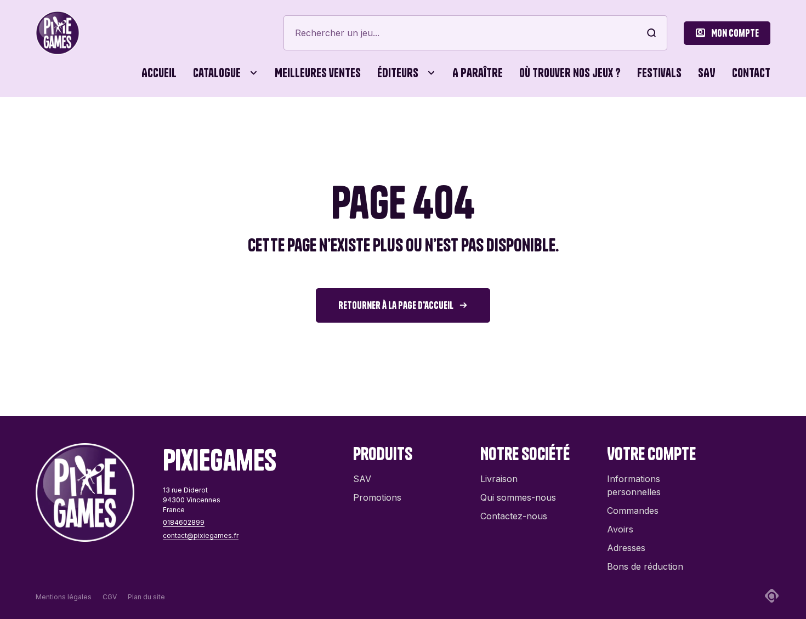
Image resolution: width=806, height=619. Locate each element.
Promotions (377, 497)
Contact (751, 73)
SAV (707, 73)
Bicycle (542, 120)
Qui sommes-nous (518, 497)
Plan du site (146, 597)
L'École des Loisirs (253, 387)
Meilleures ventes (318, 73)
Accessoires (68, 120)
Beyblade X (460, 120)
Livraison (499, 478)
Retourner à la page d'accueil (395, 305)
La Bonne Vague (470, 387)
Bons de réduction (645, 566)
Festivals (659, 73)
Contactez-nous (513, 516)
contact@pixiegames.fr (201, 535)
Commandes (633, 510)
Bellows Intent (358, 120)
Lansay (542, 387)
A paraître (477, 73)
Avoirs (620, 529)
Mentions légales (64, 597)
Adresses (626, 547)
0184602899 (184, 522)
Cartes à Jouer (201, 120)
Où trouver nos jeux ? (570, 73)
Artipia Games (244, 120)
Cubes (358, 120)
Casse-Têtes (293, 120)
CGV (110, 597)
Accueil (159, 73)
